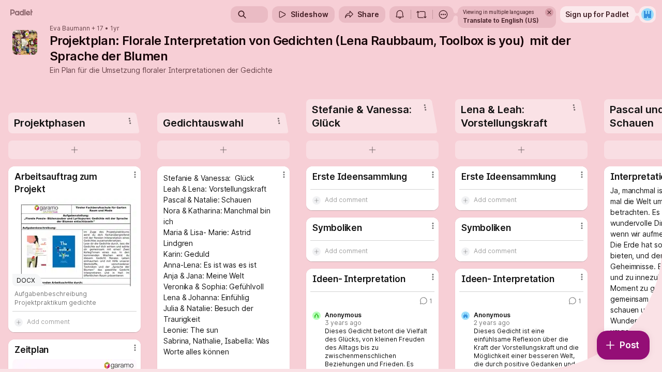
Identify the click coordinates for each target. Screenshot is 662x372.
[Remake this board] (421, 14)
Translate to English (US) (501, 20)
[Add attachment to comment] (18, 322)
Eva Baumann (70, 28)
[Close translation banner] (549, 12)
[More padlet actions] (443, 14)
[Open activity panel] (399, 14)
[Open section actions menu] (130, 121)
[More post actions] (135, 174)
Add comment (48, 322)
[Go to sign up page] (647, 14)
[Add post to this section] (74, 150)
